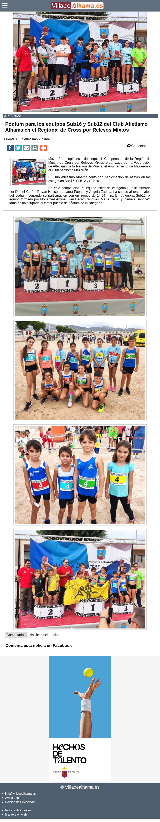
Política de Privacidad (20, 802)
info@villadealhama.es (20, 793)
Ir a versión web (16, 814)
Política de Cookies (18, 810)
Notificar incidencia (43, 635)
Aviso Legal (13, 797)
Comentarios (15, 635)
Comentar (138, 146)
